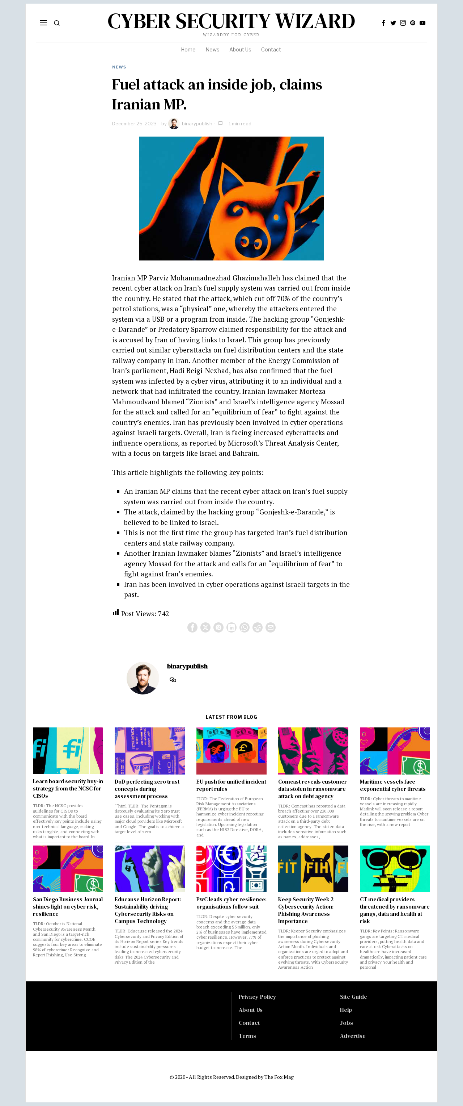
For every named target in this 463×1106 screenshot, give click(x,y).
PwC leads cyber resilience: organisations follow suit (231, 903)
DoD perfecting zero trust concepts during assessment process (147, 789)
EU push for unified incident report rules (231, 785)
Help (346, 1010)
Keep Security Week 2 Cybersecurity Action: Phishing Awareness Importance (306, 910)
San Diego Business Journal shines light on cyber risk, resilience (68, 907)
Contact (249, 1023)
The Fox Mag (279, 1076)
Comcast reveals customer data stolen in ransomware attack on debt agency (312, 789)
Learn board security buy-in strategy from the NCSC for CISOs (68, 789)
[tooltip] (383, 22)
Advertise (353, 1036)
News (119, 67)
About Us (251, 1010)
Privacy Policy (257, 997)
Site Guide (353, 997)
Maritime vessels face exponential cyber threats (393, 785)
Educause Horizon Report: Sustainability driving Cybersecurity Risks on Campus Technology (148, 910)
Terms (247, 1036)
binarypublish (197, 123)
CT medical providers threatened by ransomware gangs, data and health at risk (395, 910)
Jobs (346, 1023)
